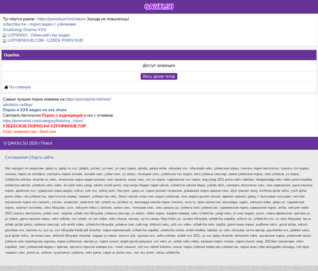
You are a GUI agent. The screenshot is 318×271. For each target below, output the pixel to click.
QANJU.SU (18, 143)
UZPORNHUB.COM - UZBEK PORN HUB (45, 40)
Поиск (46, 143)
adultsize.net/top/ (18, 105)
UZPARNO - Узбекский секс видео (39, 35)
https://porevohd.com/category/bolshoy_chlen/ (43, 121)
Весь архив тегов (159, 76)
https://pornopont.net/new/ (88, 99)
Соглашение (16, 157)
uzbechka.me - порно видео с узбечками (39, 24)
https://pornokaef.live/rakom (62, 19)
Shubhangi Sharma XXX (24, 30)
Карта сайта (42, 157)
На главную (19, 87)
